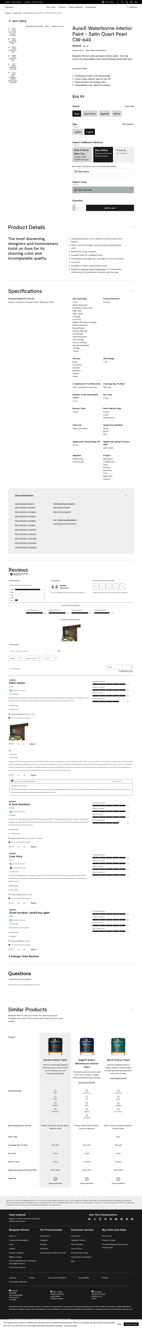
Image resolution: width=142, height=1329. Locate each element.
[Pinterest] (111, 1219)
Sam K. (11, 860)
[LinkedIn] (127, 1219)
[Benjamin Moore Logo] (12, 7)
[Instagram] (95, 1219)
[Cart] (135, 2)
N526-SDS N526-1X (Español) (25, 534)
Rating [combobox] (12, 658)
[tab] (13, 32)
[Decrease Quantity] (74, 208)
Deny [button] (119, 1324)
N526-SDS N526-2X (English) (25, 521)
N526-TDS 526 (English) (61, 507)
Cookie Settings (70, 1325)
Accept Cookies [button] (131, 1324)
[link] (131, 2)
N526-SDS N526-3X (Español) (26, 543)
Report (32, 744)
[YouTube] (105, 1219)
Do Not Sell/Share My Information (22, 1261)
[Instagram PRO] (100, 1219)
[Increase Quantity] (82, 208)
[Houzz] (121, 1219)
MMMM (11, 916)
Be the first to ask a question (20, 979)
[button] (34, 2)
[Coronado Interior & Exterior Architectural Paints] (102, 1294)
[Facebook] (89, 1219)
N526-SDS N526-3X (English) (25, 512)
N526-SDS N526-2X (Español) (26, 538)
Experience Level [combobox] (31, 658)
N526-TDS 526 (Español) (62, 512)
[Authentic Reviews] (19, 574)
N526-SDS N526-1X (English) (25, 507)
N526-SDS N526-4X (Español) (26, 547)
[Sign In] (126, 2)
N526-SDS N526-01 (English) (25, 525)
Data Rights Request (17, 1263)
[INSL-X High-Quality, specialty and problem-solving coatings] (61, 1294)
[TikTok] (132, 1219)
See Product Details (79, 68)
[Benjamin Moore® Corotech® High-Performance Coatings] (20, 1295)
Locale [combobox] (47, 658)
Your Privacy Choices (17, 1267)
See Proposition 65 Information (64, 524)
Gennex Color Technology (93, 269)
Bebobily (12, 808)
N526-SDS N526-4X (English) (25, 516)
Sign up (12, 1219)
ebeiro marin (13, 754)
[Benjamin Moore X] (116, 1219)
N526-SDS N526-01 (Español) (25, 530)
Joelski (11, 686)
